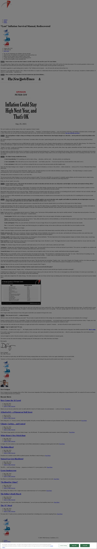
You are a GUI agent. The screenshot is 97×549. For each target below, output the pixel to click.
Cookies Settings (63, 545)
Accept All (85, 545)
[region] (48, 545)
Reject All (74, 545)
